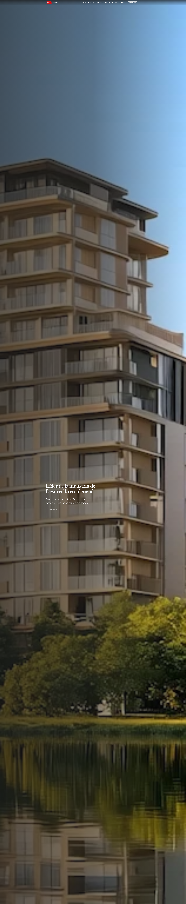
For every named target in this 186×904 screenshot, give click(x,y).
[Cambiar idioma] (139, 2)
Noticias (114, 2)
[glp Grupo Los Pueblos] (53, 2)
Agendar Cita (132, 2)
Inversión (107, 2)
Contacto (122, 2)
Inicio (84, 2)
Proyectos (99, 2)
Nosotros (91, 2)
